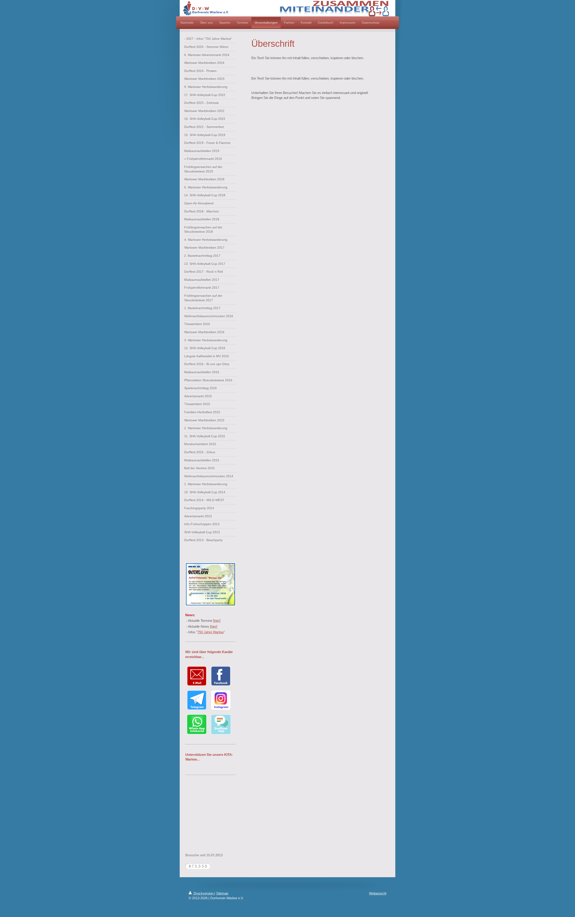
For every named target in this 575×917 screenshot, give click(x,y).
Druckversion (203, 893)
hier (216, 620)
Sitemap (222, 893)
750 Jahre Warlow (210, 632)
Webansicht (377, 893)
